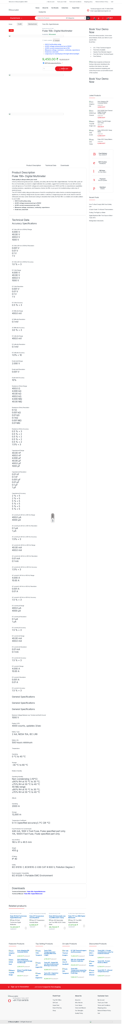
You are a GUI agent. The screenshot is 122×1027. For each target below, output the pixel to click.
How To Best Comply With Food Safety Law (100, 205)
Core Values (78, 1005)
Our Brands (54, 8)
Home (37, 8)
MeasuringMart (14, 1022)
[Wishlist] (98, 18)
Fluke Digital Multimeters (78, 913)
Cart (112, 1)
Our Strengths (79, 1010)
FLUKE (20, 24)
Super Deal (75, 8)
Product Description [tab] (33, 165)
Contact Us (42, 12)
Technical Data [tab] (50, 165)
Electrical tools (32, 24)
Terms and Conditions (75, 1)
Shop (54, 1010)
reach (35, 179)
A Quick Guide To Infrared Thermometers (101, 209)
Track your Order (62, 1)
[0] (94, 18)
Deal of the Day (57, 1008)
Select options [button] (25, 928)
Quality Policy (79, 1013)
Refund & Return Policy (102, 1)
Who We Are (79, 1002)
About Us (45, 8)
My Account (51, 1)
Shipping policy (88, 1)
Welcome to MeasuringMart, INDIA (18, 1)
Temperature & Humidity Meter (37, 914)
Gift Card (55, 1002)
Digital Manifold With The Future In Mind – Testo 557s (101, 216)
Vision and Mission (80, 1008)
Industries (65, 8)
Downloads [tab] (65, 165)
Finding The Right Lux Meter (97, 212)
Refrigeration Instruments (96, 220)
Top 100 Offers (57, 1000)
